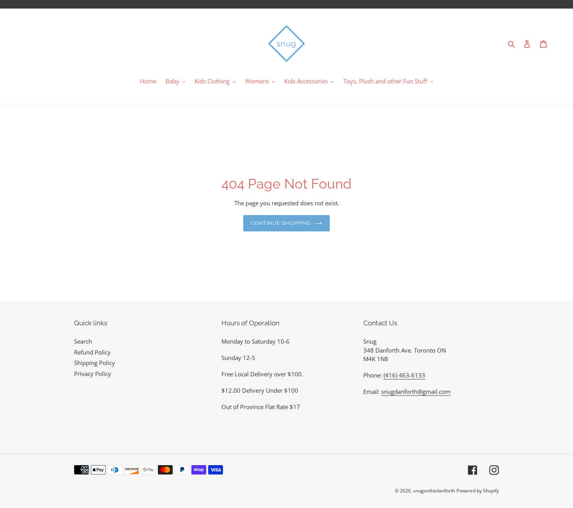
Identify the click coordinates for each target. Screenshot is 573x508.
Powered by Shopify (477, 490)
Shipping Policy (94, 363)
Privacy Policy (92, 373)
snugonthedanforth (434, 490)
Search (83, 341)
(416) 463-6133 (404, 375)
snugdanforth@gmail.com (416, 391)
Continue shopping (281, 223)
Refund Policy (92, 352)
